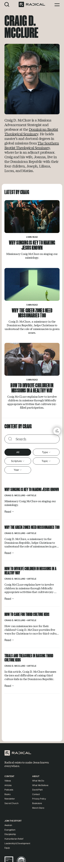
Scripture (16, 460)
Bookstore (37, 803)
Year (16, 469)
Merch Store (38, 808)
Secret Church (11, 803)
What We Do (38, 780)
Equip (7, 847)
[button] (6, 4)
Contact (36, 794)
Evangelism (9, 829)
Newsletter (9, 798)
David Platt (37, 789)
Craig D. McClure (14, 495)
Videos (7, 780)
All (17, 452)
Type (45, 452)
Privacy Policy (39, 798)
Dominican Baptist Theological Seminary (31, 131)
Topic (45, 460)
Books (7, 794)
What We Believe (40, 785)
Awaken (8, 825)
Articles (8, 785)
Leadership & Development (17, 843)
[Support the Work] (56, 431)
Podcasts (8, 789)
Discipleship (10, 834)
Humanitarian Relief (13, 838)
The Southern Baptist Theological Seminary (31, 145)
